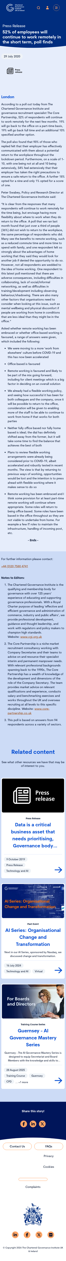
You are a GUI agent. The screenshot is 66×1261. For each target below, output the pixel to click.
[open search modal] (38, 7)
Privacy (49, 1156)
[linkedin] (33, 1124)
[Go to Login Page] (47, 7)
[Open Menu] (56, 7)
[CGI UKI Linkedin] (15, 1234)
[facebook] (23, 1124)
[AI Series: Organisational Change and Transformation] (58, 970)
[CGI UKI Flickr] (50, 1234)
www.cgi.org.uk (31, 637)
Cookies (48, 1167)
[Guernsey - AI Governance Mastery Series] (58, 1080)
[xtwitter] (42, 1124)
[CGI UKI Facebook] (27, 1234)
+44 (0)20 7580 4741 (14, 566)
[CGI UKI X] (39, 1234)
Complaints (33, 1187)
